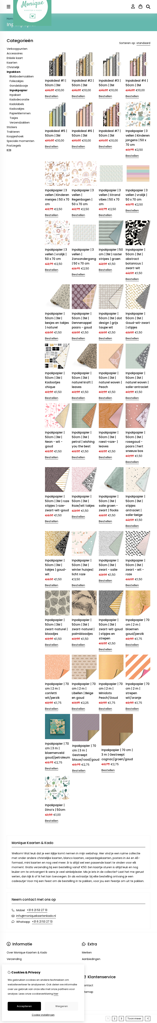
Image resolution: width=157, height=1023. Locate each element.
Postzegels (14, 146)
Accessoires (15, 53)
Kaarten (12, 63)
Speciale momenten (20, 141)
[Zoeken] (148, 7)
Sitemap (87, 992)
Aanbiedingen (91, 959)
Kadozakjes (17, 109)
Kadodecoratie (19, 99)
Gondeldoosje (19, 86)
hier (56, 994)
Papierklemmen (20, 113)
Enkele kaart (15, 58)
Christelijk (13, 67)
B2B (9, 150)
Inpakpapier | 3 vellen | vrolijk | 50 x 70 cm (137, 194)
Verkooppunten (17, 49)
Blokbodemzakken (22, 76)
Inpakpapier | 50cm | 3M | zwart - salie (108, 565)
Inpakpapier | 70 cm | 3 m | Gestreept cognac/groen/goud (117, 754)
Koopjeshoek (15, 136)
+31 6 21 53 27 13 (37, 910)
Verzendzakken (20, 122)
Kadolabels (17, 104)
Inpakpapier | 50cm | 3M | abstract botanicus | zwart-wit (135, 259)
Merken (87, 952)
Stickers (12, 127)
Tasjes (14, 118)
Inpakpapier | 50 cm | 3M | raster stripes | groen (111, 254)
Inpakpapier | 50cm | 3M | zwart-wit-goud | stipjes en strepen (111, 629)
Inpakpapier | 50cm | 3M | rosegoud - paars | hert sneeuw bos (135, 441)
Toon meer (134, 1018)
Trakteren (13, 132)
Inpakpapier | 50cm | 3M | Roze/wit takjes (83, 501)
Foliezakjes (17, 81)
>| (148, 1018)
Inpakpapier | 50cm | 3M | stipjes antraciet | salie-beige (135, 505)
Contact (87, 985)
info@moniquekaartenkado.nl (36, 916)
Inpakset (15, 95)
